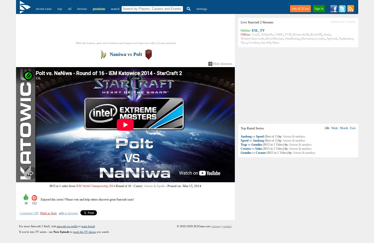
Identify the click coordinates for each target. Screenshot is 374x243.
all (69, 9)
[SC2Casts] (26, 9)
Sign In (318, 8)
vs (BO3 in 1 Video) (262, 144)
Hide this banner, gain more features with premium (126, 42)
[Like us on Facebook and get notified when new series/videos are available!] (334, 11)
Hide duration (222, 64)
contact (227, 226)
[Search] (188, 9)
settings (201, 9)
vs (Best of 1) (259, 136)
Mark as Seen (48, 213)
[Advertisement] (298, 85)
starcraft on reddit (67, 226)
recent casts (44, 9)
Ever (353, 128)
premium (99, 9)
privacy (216, 226)
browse (82, 9)
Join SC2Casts (300, 8)
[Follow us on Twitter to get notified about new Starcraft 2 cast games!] (342, 11)
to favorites (68, 213)
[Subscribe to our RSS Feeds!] (350, 11)
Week (334, 128)
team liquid (88, 226)
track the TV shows (84, 231)
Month (344, 128)
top (59, 9)
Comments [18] (29, 213)
